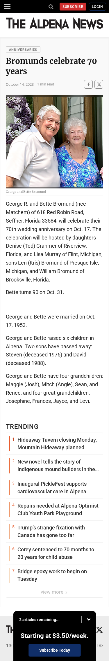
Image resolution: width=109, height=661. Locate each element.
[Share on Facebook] (88, 84)
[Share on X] (98, 84)
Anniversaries (23, 50)
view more (53, 592)
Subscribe (73, 7)
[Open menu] (7, 6)
